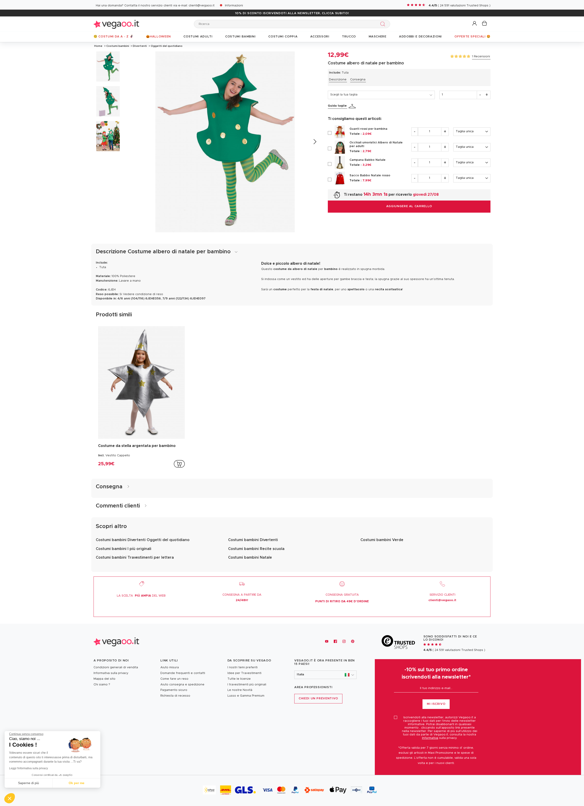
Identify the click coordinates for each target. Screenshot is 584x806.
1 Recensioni (481, 56)
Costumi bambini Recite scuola (256, 549)
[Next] (314, 141)
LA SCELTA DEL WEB (141, 595)
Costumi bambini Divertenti (253, 540)
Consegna (357, 79)
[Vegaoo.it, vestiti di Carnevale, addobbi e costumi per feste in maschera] (116, 24)
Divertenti (140, 46)
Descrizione (338, 79)
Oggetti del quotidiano (166, 46)
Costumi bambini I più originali (123, 549)
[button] (475, 23)
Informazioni (234, 5)
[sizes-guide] (352, 106)
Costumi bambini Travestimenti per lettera (135, 557)
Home (98, 46)
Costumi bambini (118, 46)
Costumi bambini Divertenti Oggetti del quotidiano (143, 540)
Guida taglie (337, 105)
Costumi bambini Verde (381, 540)
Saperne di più (28, 783)
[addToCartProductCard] (179, 464)
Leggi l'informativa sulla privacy (28, 768)
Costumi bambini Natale (250, 557)
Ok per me (76, 783)
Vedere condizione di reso (143, 294)
